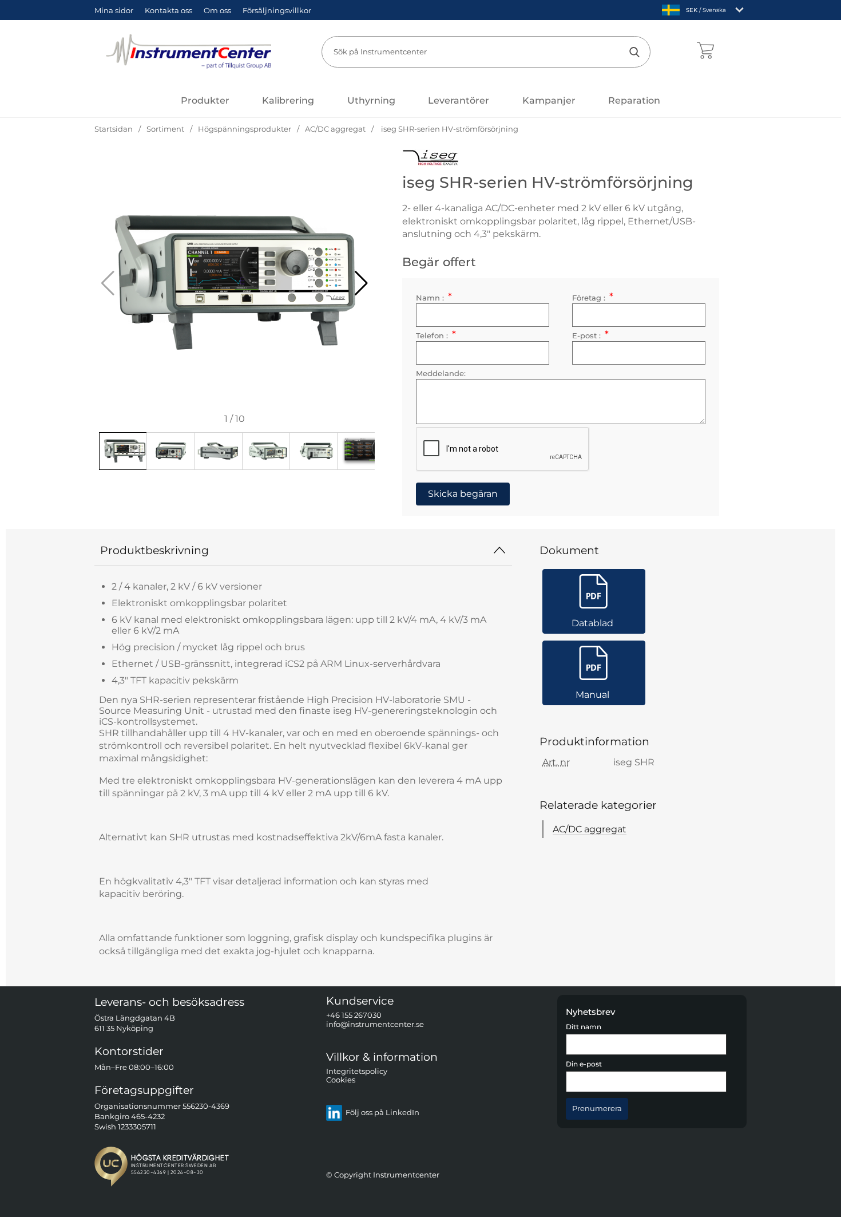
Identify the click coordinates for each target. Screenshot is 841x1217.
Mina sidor (113, 10)
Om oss (217, 10)
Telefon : (435, 335)
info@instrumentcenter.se (375, 1024)
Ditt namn (583, 1027)
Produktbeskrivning (154, 550)
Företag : (592, 298)
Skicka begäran (463, 493)
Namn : (433, 298)
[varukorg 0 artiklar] (705, 51)
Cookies (340, 1080)
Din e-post (584, 1065)
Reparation (634, 100)
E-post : (590, 335)
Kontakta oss (168, 10)
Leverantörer (458, 100)
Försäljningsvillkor (277, 10)
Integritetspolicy (356, 1071)
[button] (361, 283)
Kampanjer (549, 100)
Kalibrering (288, 100)
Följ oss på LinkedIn (382, 1113)
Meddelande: (441, 373)
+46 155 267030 (354, 1015)
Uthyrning (371, 100)
